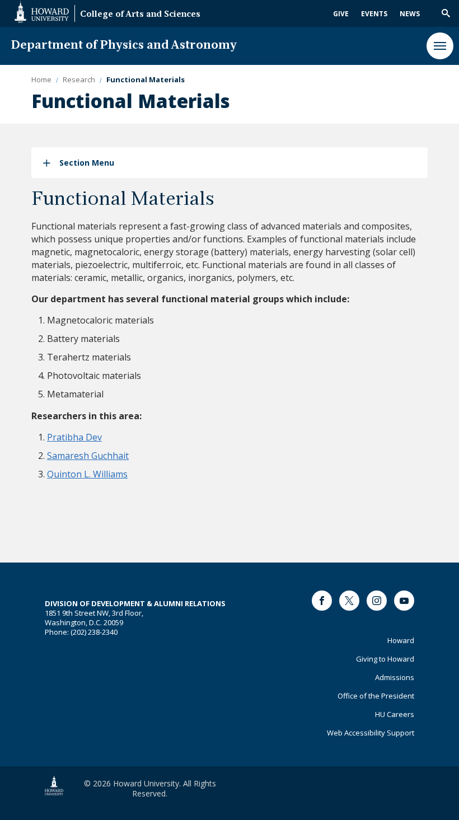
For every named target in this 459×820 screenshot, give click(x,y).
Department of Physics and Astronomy (124, 45)
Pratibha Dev (74, 437)
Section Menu (86, 162)
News (410, 13)
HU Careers (394, 714)
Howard (400, 640)
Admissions (394, 677)
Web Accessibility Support (370, 733)
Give (341, 13)
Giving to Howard (385, 659)
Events (374, 13)
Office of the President (376, 696)
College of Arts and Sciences (140, 15)
